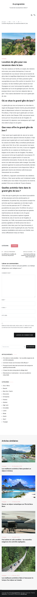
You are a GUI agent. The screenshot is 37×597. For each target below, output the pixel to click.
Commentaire (6, 273)
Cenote (4, 594)
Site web (4, 315)
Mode (4, 413)
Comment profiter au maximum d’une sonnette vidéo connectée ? (28, 254)
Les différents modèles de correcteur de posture (9, 253)
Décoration (6, 394)
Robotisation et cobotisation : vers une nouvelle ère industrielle (17, 374)
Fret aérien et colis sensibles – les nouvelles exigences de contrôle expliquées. (18, 359)
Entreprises (6, 396)
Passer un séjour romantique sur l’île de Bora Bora (17, 505)
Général (5, 402)
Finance (5, 399)
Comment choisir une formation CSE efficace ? (15, 362)
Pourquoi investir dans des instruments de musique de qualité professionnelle (18, 366)
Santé (4, 416)
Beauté (5, 388)
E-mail (4, 307)
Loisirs (4, 410)
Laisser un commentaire (24, 335)
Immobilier (6, 408)
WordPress (24, 594)
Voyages (4, 58)
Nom (3, 299)
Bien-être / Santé (8, 391)
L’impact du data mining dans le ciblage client (15, 370)
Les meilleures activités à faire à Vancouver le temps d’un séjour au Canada (17, 579)
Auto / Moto (6, 385)
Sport (4, 419)
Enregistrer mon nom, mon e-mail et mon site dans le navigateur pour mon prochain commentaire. (18, 326)
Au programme (19, 4)
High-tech (5, 405)
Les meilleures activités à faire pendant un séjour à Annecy (16, 469)
